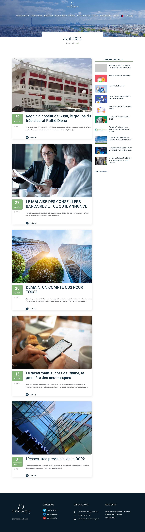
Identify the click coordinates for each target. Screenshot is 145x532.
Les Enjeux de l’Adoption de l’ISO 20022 (119, 118)
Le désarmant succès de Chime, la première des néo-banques (55, 375)
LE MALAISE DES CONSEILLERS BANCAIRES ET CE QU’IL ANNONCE (56, 203)
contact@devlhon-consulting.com (88, 519)
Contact (116, 16)
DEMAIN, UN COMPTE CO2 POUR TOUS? (54, 289)
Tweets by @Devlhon (101, 171)
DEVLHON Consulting (22, 16)
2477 (17, 126)
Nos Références (105, 16)
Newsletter (129, 16)
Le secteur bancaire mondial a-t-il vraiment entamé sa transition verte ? (120, 139)
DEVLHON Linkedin (51, 514)
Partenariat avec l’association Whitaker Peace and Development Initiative (119, 129)
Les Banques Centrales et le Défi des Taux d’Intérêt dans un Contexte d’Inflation (120, 160)
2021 (73, 43)
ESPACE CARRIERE (110, 518)
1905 (17, 212)
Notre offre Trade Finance (116, 86)
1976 (17, 297)
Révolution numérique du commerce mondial (120, 108)
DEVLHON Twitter (51, 510)
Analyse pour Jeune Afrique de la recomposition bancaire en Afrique (120, 66)
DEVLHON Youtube (51, 518)
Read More (33, 137)
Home (68, 43)
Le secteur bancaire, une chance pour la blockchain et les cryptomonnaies (120, 149)
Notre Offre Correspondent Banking (119, 76)
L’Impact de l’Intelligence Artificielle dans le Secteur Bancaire (120, 97)
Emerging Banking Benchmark (65, 16)
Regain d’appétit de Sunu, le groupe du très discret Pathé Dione (58, 118)
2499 (17, 383)
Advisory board (36, 16)
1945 (17, 469)
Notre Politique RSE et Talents (87, 16)
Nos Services (48, 16)
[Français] (122, 16)
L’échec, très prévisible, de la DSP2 (55, 459)
